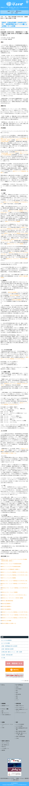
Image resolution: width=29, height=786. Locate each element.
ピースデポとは (19, 684)
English (16, 12)
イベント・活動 (5, 708)
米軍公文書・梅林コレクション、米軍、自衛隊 (12, 651)
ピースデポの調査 (6, 643)
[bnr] (14, 677)
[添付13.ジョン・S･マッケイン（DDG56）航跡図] (17, 258)
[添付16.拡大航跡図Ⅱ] (14, 295)
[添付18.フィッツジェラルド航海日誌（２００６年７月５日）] (15, 612)
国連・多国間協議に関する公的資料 (9, 646)
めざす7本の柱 (18, 688)
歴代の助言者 (18, 694)
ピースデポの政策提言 (7, 640)
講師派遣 (3, 750)
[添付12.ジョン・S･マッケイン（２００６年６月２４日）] (14, 595)
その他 (3, 657)
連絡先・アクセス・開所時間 (22, 778)
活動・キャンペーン (5, 712)
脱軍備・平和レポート (20, 705)
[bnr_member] (14, 665)
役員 (17, 692)
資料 (17, 722)
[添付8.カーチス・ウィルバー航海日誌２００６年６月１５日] (14, 580)
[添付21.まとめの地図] (6, 620)
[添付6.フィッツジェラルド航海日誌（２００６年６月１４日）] (14, 575)
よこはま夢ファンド (5, 748)
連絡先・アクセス (11, 11)
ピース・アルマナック (20, 707)
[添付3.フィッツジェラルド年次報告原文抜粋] (10, 566)
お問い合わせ (15, 779)
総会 (17, 690)
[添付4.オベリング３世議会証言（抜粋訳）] (10, 569)
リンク (17, 699)
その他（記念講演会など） (6, 714)
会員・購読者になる (5, 744)
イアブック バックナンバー (21, 712)
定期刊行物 (18, 703)
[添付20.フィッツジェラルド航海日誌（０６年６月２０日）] (14, 617)
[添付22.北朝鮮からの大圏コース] (9, 453)
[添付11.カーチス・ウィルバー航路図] (15, 243)
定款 (17, 696)
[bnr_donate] (14, 671)
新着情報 (3, 703)
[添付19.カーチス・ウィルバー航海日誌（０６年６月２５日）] (15, 614)
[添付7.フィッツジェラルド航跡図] (12, 221)
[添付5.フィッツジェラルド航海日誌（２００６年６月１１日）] (14, 572)
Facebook (19, 11)
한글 (12, 12)
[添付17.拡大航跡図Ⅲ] (17, 299)
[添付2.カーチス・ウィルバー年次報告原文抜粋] (11, 563)
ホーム (3, 684)
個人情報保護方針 (14, 783)
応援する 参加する (6, 740)
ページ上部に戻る (24, 680)
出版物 (3, 722)
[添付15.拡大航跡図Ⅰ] (13, 292)
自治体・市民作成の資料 (7, 654)
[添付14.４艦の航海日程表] (7, 600)
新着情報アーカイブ (5, 705)
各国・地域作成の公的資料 (7, 649)
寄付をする (4, 746)
